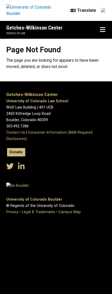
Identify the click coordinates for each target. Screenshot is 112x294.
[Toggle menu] (102, 29)
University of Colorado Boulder (34, 199)
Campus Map (70, 212)
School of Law (15, 33)
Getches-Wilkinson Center (34, 28)
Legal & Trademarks (38, 212)
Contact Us (15, 132)
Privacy (12, 212)
